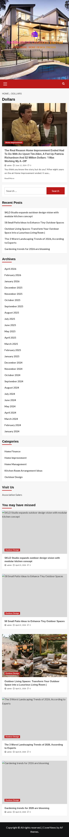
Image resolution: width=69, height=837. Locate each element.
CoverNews (49, 827)
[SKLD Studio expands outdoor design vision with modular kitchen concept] (34, 532)
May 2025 (10, 331)
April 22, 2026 (20, 625)
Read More (9, 178)
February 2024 (12, 425)
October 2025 (12, 300)
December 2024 (13, 362)
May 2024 (10, 406)
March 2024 (11, 418)
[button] (5, 84)
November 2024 (13, 368)
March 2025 (11, 343)
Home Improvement (13, 142)
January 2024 (11, 431)
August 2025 (11, 312)
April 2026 (10, 268)
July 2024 (9, 393)
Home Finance (12, 451)
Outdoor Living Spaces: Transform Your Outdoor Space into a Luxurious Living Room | (31, 230)
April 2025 (10, 337)
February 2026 (12, 275)
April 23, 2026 (20, 565)
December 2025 (13, 287)
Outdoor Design (13, 477)
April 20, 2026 (20, 752)
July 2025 (9, 318)
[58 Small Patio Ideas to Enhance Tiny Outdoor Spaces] (34, 595)
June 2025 (10, 325)
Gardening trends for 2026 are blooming (27, 248)
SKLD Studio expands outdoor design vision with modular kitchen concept (31, 214)
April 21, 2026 (20, 689)
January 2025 (11, 356)
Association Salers (12, 494)
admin (9, 165)
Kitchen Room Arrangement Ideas (23, 470)
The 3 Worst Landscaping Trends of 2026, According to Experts (34, 240)
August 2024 (11, 387)
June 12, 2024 (20, 165)
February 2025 (12, 350)
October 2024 (12, 375)
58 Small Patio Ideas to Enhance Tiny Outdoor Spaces (34, 222)
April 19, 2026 (20, 812)
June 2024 (10, 400)
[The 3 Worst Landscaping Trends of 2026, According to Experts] (34, 719)
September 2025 (13, 306)
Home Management (15, 464)
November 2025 (13, 293)
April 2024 (10, 412)
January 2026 (11, 281)
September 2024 (13, 381)
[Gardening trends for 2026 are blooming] (34, 782)
